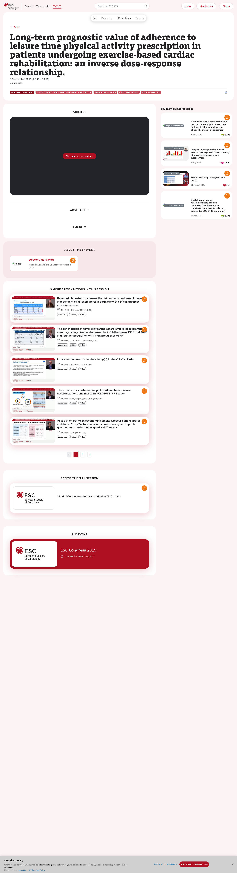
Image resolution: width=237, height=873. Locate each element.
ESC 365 (57, 6)
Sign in (226, 6)
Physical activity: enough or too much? (208, 179)
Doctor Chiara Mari (41, 259)
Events (140, 18)
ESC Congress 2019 (78, 550)
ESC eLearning (42, 6)
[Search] (145, 7)
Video (82, 314)
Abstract (62, 314)
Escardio (29, 6)
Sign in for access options (79, 156)
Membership (206, 6)
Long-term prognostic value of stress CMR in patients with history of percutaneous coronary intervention (210, 153)
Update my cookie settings (165, 864)
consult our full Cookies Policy (32, 870)
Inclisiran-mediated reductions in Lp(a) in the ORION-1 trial (95, 359)
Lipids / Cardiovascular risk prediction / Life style (88, 496)
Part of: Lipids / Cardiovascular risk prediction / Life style (64, 92)
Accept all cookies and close (195, 864)
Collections (124, 18)
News (188, 6)
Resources (107, 18)
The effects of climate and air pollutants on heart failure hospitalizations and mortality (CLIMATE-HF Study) (94, 391)
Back (17, 27)
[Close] (233, 864)
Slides (73, 314)
